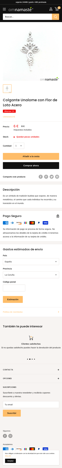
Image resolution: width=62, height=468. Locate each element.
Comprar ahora (31, 165)
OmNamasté (9, 117)
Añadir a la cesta (31, 156)
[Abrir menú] (4, 9)
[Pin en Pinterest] (46, 177)
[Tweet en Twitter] (52, 177)
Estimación (12, 299)
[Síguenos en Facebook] (5, 436)
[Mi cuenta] (50, 9)
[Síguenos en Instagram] (10, 436)
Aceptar (10, 461)
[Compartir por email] (57, 177)
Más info (8, 456)
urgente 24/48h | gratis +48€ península (31, 2)
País (5, 255)
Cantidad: (7, 146)
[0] (57, 9)
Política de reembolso (13, 312)
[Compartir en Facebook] (41, 177)
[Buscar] (55, 17)
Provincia (7, 269)
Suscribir (11, 413)
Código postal (9, 282)
